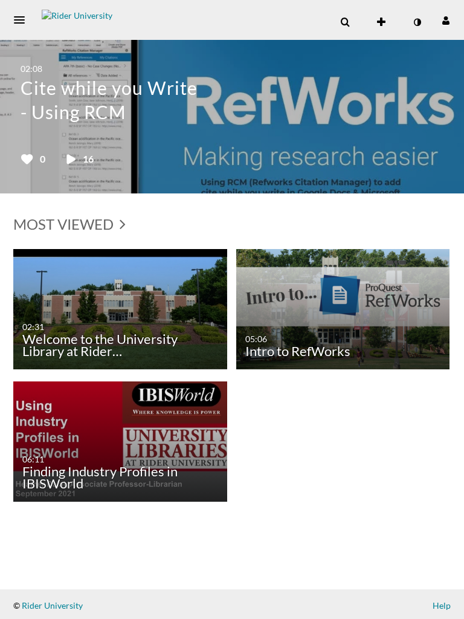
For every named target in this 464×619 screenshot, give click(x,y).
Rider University (51, 605)
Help (442, 605)
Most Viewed (65, 224)
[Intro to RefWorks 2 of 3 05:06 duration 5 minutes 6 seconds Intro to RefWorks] (343, 308)
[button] (23, 19)
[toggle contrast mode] (417, 22)
